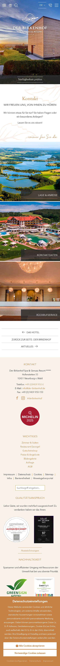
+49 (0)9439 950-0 (34, 384)
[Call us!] (50, 5)
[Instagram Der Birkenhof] (24, 398)
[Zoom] (30, 42)
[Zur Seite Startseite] (30, 18)
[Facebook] (18, 398)
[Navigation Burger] (56, 5)
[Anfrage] (4, 5)
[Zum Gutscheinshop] (10, 5)
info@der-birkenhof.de (33, 388)
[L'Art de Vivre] (30, 416)
